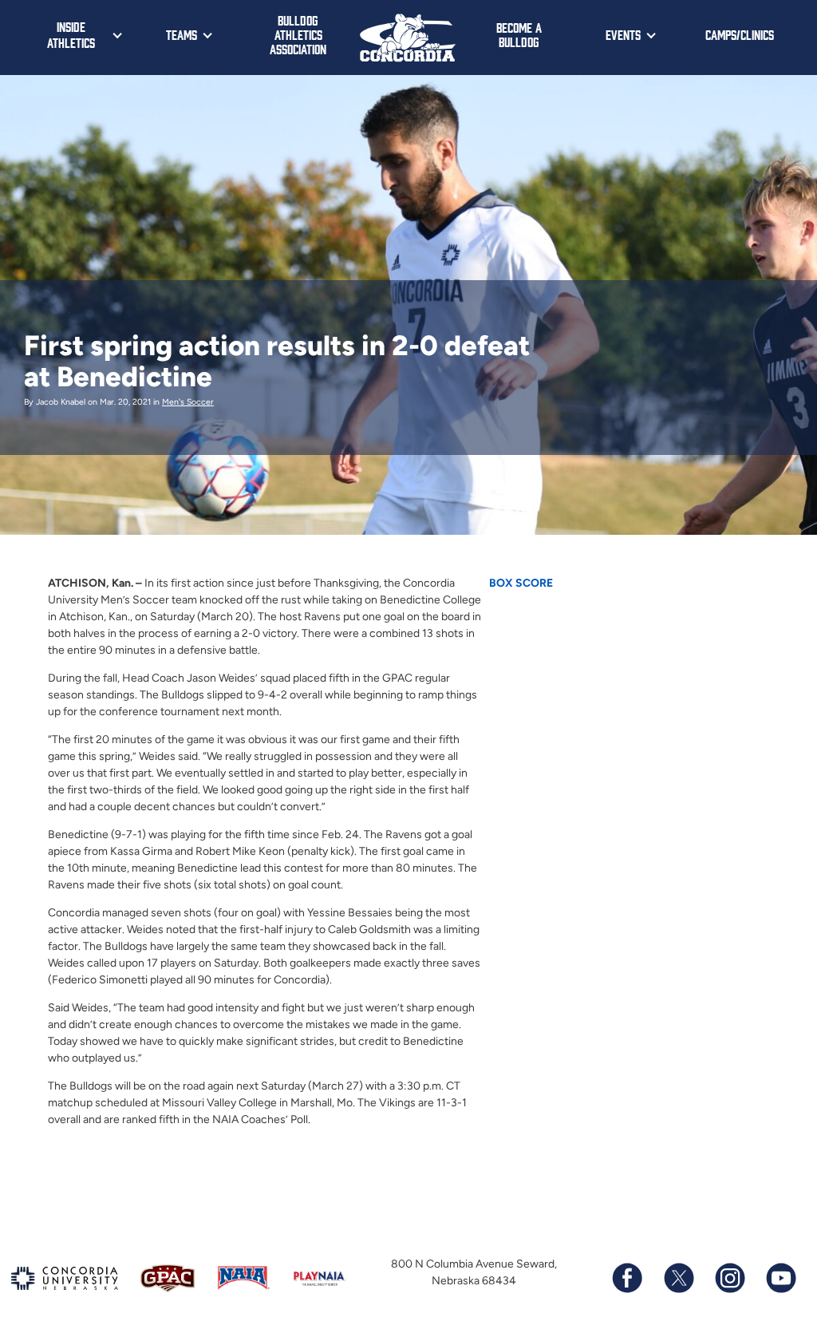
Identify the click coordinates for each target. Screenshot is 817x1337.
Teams (181, 34)
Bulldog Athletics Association (298, 34)
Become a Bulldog (519, 34)
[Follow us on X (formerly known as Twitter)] (678, 1277)
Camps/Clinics (739, 34)
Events (623, 34)
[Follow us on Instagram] (729, 1277)
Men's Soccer (188, 402)
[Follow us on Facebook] (627, 1277)
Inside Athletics (71, 34)
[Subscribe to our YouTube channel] (780, 1277)
